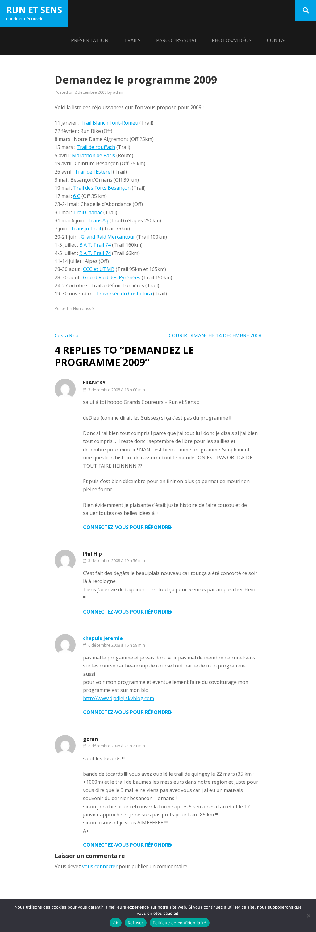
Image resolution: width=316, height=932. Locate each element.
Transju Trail (86, 228)
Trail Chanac (87, 212)
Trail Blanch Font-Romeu (109, 122)
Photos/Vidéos (232, 40)
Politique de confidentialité (179, 922)
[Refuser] (308, 916)
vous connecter (100, 866)
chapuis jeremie (103, 638)
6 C (76, 196)
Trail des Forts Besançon (102, 187)
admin (119, 92)
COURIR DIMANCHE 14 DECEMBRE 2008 (215, 335)
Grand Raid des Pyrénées (111, 277)
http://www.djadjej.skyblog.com (118, 698)
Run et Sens (34, 10)
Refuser (135, 922)
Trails (132, 40)
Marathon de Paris (93, 155)
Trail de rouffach (96, 147)
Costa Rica (66, 335)
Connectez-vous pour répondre (127, 527)
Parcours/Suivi (176, 40)
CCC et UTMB (98, 269)
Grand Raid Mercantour (108, 236)
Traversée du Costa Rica (124, 293)
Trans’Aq (98, 220)
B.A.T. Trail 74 (95, 244)
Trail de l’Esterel (93, 171)
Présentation (90, 40)
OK (115, 922)
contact (279, 40)
